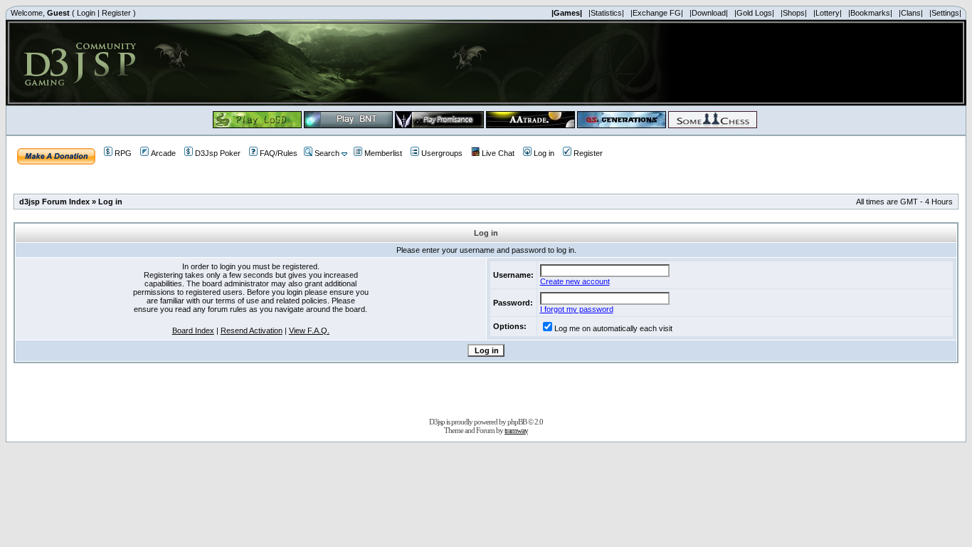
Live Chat (498, 153)
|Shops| (794, 13)
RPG (123, 153)
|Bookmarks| (870, 13)
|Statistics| (606, 13)
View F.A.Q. (309, 330)
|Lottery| (827, 13)
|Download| (709, 13)
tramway (516, 430)
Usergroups (442, 153)
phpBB (517, 421)
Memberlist (383, 153)
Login (86, 13)
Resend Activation (251, 330)
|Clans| (911, 13)
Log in (544, 153)
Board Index (193, 330)
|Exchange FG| (656, 13)
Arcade (163, 153)
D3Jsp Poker (218, 153)
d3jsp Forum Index (54, 201)
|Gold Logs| (754, 13)
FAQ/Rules (278, 153)
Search (327, 153)
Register (116, 13)
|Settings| (945, 13)
